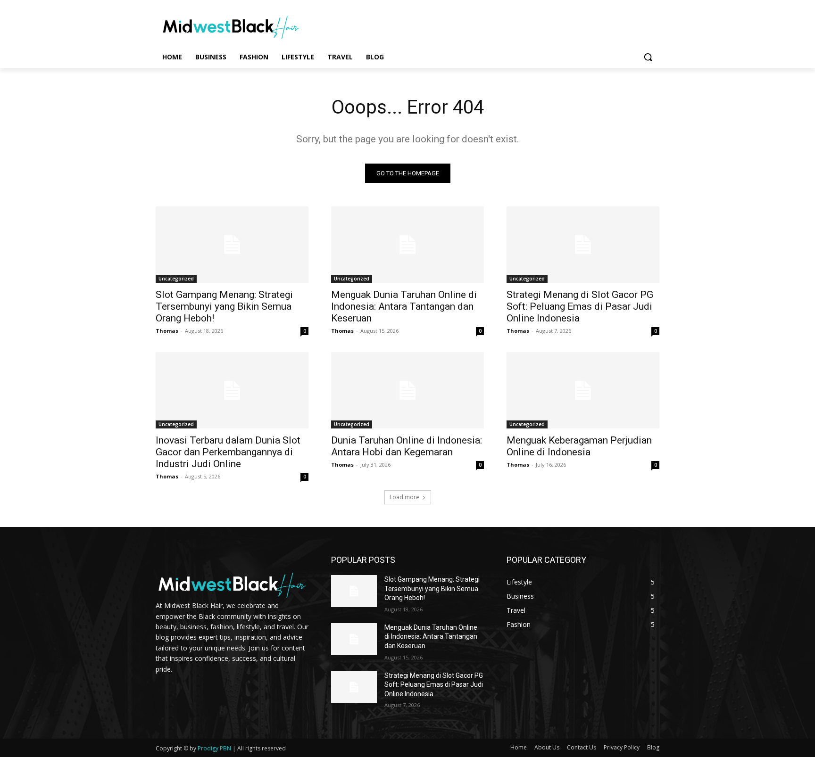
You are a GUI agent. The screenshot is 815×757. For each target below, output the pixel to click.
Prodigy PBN (214, 748)
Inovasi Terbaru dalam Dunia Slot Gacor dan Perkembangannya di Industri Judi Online (228, 452)
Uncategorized (176, 278)
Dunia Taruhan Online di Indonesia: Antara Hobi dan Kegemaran (406, 446)
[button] (648, 57)
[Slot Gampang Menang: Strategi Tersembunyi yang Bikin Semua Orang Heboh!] (232, 244)
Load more (404, 497)
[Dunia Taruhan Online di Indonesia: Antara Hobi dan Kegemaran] (407, 390)
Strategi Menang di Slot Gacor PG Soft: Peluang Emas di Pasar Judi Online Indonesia (580, 306)
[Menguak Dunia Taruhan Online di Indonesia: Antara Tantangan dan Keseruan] (407, 244)
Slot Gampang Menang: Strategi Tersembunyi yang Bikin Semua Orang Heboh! (224, 306)
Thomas (167, 330)
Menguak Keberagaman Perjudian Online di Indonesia (579, 446)
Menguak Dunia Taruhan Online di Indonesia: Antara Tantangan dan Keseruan (404, 306)
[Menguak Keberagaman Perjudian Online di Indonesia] (583, 390)
